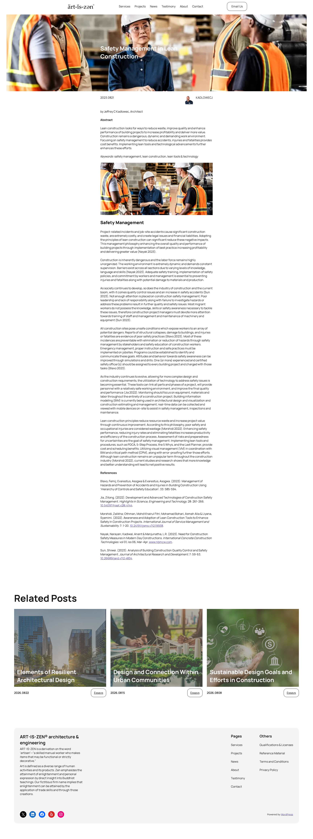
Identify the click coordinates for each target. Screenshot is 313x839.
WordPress (287, 814)
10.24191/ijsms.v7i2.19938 (146, 526)
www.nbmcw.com (160, 542)
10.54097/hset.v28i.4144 (116, 505)
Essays (98, 693)
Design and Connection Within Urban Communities (155, 676)
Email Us (237, 6)
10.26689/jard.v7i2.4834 (116, 558)
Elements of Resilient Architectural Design (46, 676)
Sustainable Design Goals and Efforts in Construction (251, 676)
